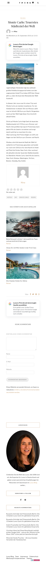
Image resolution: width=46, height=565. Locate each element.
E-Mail (8, 361)
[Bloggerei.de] (35, 560)
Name (8, 354)
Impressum (24, 556)
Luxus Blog (33, 483)
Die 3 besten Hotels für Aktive (16, 281)
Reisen (23, 18)
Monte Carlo (24, 197)
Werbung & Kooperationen (15, 558)
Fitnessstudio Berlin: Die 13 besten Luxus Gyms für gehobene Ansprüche (23, 515)
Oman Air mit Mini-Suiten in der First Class (21, 248)
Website (9, 369)
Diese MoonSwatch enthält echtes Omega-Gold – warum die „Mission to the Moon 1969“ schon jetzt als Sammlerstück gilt (23, 532)
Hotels (9, 197)
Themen (29, 558)
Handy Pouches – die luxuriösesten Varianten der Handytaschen (21, 539)
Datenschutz (33, 556)
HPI (16, 197)
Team (17, 556)
